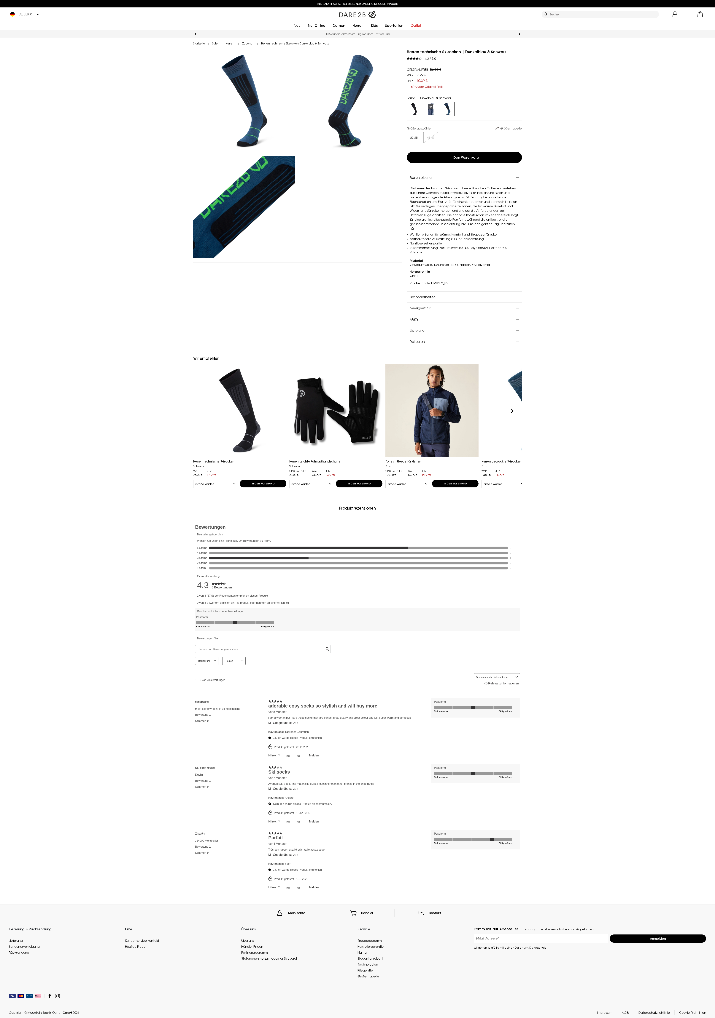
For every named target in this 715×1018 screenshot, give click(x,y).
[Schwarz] (414, 108)
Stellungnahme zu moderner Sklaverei (269, 958)
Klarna (362, 952)
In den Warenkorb (464, 157)
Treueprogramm (370, 940)
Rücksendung (19, 952)
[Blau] (431, 108)
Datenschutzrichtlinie (654, 1013)
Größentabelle (368, 976)
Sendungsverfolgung (24, 946)
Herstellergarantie (371, 946)
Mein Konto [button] (296, 913)
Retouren (417, 342)
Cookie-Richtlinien (692, 1013)
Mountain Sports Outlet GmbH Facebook (49, 996)
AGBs (625, 1013)
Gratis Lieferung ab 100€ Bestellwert (357, 34)
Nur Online (316, 25)
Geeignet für (420, 308)
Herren (358, 25)
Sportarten (394, 25)
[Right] (512, 410)
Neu (297, 25)
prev (195, 34)
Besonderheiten (423, 297)
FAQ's (414, 319)
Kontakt (435, 913)
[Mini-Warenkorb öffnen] (700, 14)
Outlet (416, 25)
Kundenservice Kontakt (142, 940)
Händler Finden (252, 946)
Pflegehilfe (365, 970)
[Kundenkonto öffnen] (675, 14)
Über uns (247, 940)
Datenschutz (537, 947)
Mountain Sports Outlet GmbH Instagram (57, 996)
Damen (339, 25)
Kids (374, 25)
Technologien (368, 964)
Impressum (604, 1013)
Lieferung (417, 330)
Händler (367, 913)
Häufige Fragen (136, 946)
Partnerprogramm (254, 952)
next (519, 34)
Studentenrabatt (370, 958)
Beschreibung (421, 177)
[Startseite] (357, 13)
